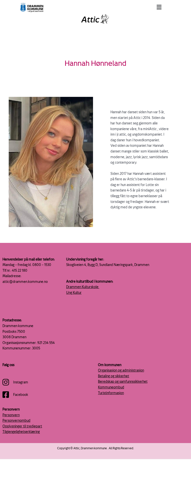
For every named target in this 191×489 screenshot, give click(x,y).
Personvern (11, 415)
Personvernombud (16, 420)
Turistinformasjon (111, 393)
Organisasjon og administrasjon (121, 370)
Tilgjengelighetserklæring (21, 431)
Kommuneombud (111, 387)
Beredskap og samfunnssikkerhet (122, 381)
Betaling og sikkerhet (113, 376)
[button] (159, 7)
